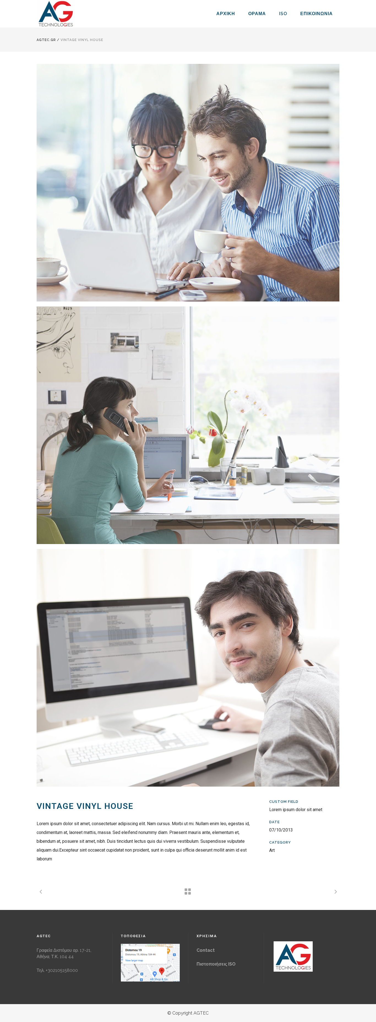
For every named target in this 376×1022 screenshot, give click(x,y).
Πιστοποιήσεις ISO (216, 964)
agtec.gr (46, 40)
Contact (206, 950)
